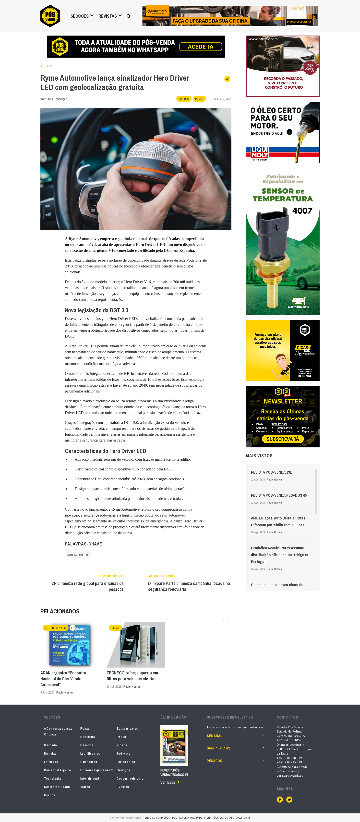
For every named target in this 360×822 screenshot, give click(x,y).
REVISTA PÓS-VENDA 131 (271, 472)
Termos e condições (156, 817)
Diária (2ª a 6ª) (218, 748)
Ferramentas (126, 762)
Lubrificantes (55, 628)
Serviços (123, 770)
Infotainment (89, 778)
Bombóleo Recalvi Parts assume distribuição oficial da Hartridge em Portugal (280, 554)
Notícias (50, 753)
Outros (184, 99)
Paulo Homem (65, 692)
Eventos (123, 787)
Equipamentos (127, 728)
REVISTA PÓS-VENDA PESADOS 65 (279, 495)
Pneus (121, 737)
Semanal (214, 735)
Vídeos (122, 745)
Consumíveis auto (130, 778)
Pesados (87, 745)
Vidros (85, 787)
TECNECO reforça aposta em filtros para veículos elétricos (132, 676)
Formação (51, 762)
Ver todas (167, 782)
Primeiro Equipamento (97, 770)
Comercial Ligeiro (57, 770)
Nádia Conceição (56, 99)
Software (124, 753)
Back (48, 66)
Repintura (87, 737)
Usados (49, 795)
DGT (168, 250)
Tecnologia (52, 778)
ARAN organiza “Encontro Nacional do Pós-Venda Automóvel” (63, 679)
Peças (199, 99)
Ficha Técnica (213, 817)
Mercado (50, 745)
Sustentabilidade (57, 787)
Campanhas (88, 762)
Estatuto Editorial (237, 817)
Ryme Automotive (77, 554)
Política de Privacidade (187, 817)
